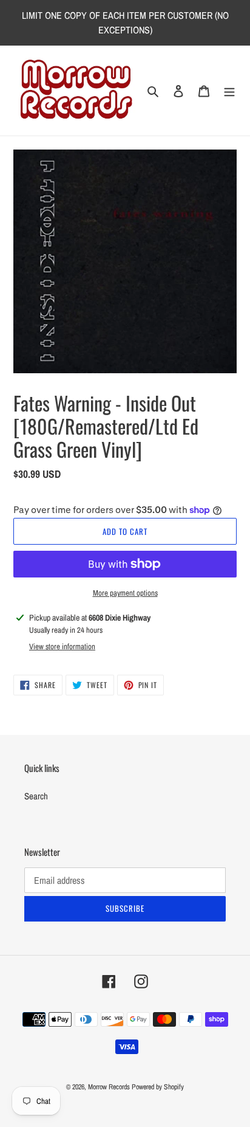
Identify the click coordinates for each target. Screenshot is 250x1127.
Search (36, 796)
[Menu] (229, 91)
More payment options (125, 593)
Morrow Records (109, 1087)
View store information (62, 646)
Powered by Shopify (158, 1087)
